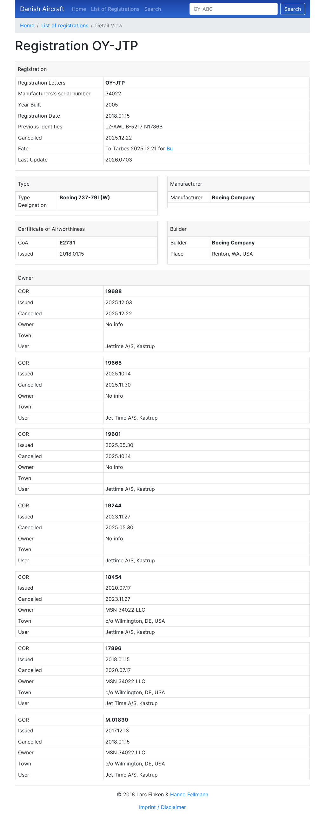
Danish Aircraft (42, 9)
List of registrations (64, 25)
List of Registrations (115, 9)
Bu (170, 148)
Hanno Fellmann (189, 794)
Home (79, 9)
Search (152, 9)
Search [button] (292, 9)
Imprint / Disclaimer (162, 807)
